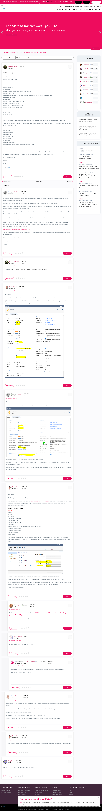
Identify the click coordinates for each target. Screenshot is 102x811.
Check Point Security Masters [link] (41, 790)
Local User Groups (77, 9)
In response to (10, 265)
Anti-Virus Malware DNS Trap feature (40, 501)
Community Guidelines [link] (6, 792)
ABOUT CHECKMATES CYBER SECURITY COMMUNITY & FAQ (77, 6)
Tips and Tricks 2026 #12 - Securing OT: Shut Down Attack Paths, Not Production (88, 204)
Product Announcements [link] (57, 794)
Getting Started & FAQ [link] (6, 790)
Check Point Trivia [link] (22, 792)
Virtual (81, 162)
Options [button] (72, 52)
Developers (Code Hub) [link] (57, 792)
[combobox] (44, 58)
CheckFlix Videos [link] (22, 794)
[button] (78, 2)
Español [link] (70, 790)
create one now (27, 804)
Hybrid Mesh (19, 52)
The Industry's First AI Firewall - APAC (88, 186)
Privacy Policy (50, 1)
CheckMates (6, 52)
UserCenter (67, 809)
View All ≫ (82, 107)
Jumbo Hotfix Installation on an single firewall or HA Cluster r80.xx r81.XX (87, 128)
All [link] (82, 150)
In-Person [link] (93, 150)
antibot (8, 167)
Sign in (21, 802)
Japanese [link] (71, 794)
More (96, 9)
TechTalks (37, 794)
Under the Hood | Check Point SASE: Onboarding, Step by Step (89, 167)
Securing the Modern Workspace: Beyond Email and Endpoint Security (88, 176)
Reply (67, 176)
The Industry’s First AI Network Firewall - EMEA (88, 194)
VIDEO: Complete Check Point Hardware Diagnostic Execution (87, 134)
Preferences (96, 2)
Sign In (99, 6)
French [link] (70, 792)
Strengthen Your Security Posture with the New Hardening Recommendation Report (88, 121)
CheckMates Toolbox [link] (56, 790)
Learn (66, 9)
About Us (61, 809)
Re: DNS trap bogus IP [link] (40, 52)
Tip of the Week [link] (38, 792)
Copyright (48, 809)
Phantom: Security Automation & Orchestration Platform (16, 229)
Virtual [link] (87, 150)
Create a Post (95, 48)
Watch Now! (11, 34)
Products (58, 9)
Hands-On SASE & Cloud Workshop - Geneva (86, 158)
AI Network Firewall (29, 52)
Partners (88, 9)
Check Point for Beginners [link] (24, 790)
